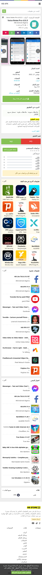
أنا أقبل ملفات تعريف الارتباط (21, 572)
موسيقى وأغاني (22, 559)
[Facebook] (39, 523)
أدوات (25, 17)
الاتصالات (24, 540)
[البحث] (4, 11)
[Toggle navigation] (40, 4)
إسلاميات (24, 562)
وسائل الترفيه (22, 535)
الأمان (25, 543)
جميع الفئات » (7, 490)
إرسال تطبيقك (36, 519)
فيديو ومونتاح (23, 556)
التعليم (25, 551)
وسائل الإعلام (22, 538)
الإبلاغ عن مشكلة (14, 93)
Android (17, 81)
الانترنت (24, 548)
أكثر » (4, 181)
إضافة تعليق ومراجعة (10, 149)
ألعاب (25, 546)
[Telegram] (36, 523)
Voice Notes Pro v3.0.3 (14, 17)
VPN (15, 495)
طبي (35, 495)
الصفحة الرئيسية (34, 17)
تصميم (25, 554)
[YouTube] (32, 523)
